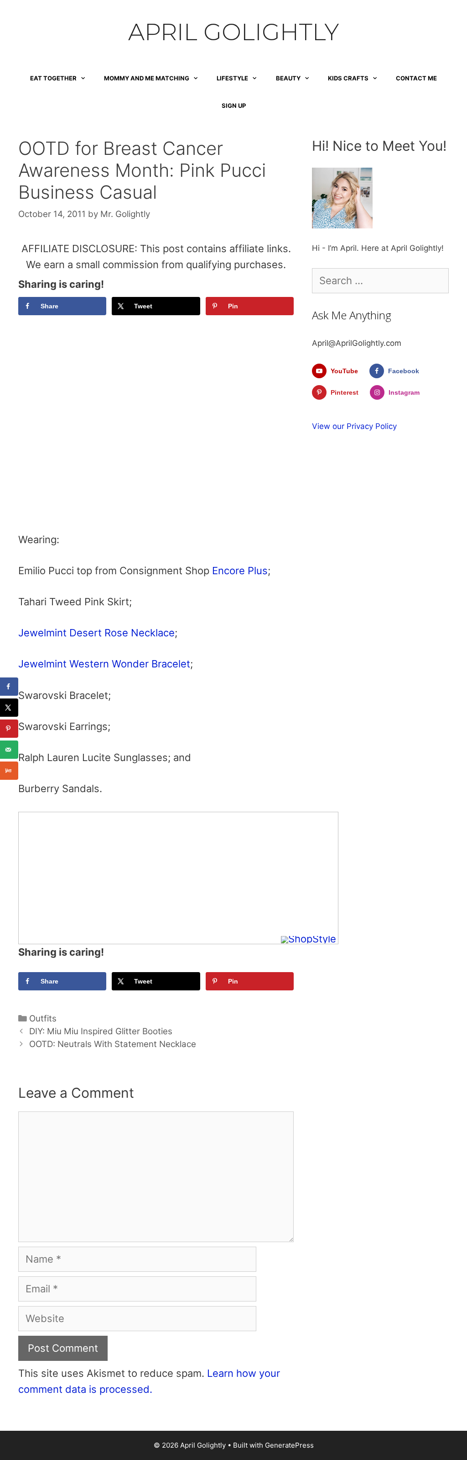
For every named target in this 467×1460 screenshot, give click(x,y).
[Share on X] (9, 707)
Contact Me (416, 78)
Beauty (288, 78)
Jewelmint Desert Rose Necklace (96, 633)
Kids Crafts (348, 78)
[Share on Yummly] (9, 771)
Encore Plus (240, 571)
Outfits (43, 1018)
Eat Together (53, 78)
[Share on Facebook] (9, 686)
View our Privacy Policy (354, 426)
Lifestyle (232, 78)
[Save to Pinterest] (9, 728)
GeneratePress (289, 1445)
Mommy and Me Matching (146, 78)
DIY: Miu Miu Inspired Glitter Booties (100, 1031)
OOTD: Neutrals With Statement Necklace (112, 1044)
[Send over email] (9, 750)
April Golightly (233, 32)
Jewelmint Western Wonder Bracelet (104, 664)
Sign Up (234, 105)
